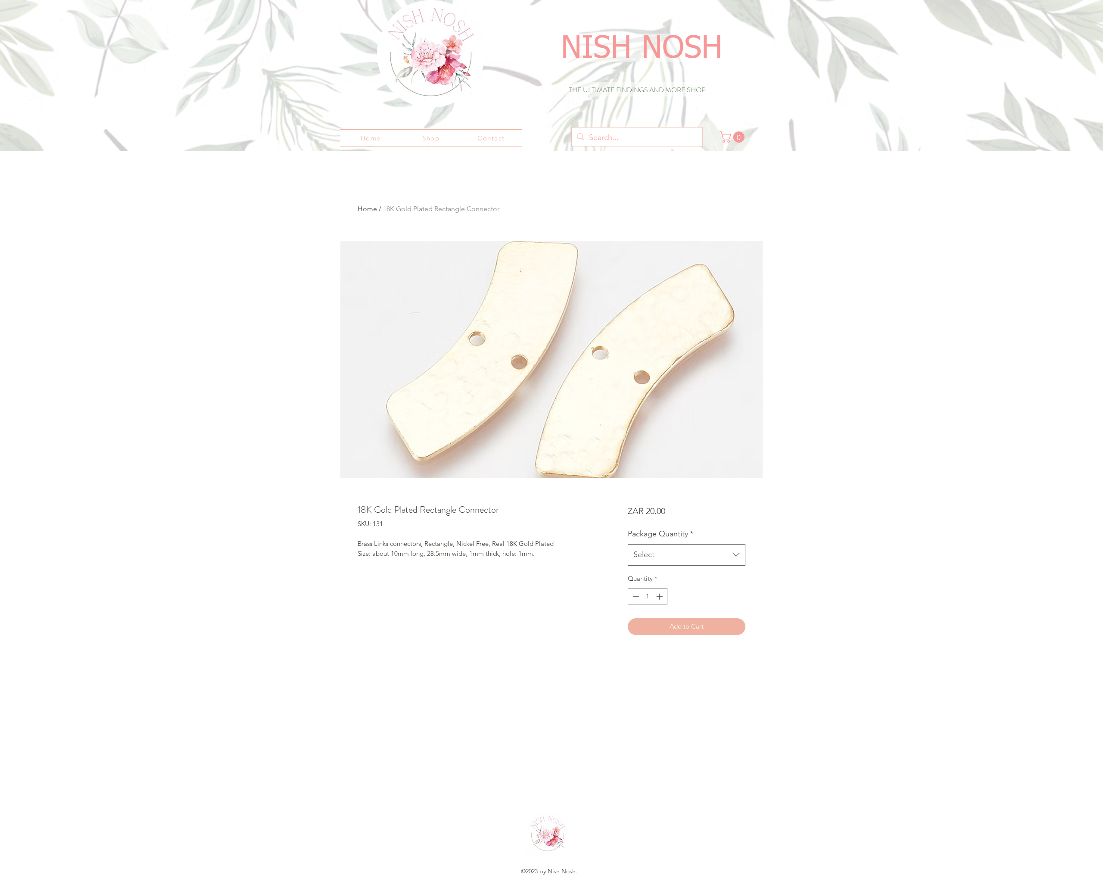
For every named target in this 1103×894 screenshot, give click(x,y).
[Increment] (660, 596)
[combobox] (686, 555)
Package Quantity (660, 534)
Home (367, 209)
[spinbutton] (647, 596)
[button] (733, 137)
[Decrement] (635, 596)
